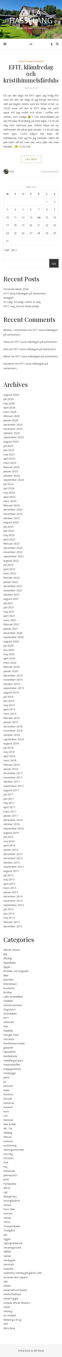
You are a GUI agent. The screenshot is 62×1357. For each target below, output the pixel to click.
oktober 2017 (11, 781)
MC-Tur (7, 1128)
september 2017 (13, 786)
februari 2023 (11, 543)
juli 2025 (8, 446)
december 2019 (13, 675)
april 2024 (9, 497)
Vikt (5, 1281)
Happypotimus (12, 1069)
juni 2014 (8, 913)
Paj (5, 1166)
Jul (4, 1081)
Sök (54, 263)
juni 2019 (8, 701)
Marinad (8, 1120)
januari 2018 (10, 769)
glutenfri (8, 1047)
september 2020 (13, 637)
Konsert (8, 1107)
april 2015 (9, 883)
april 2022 (9, 569)
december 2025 (13, 424)
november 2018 (13, 730)
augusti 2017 (11, 790)
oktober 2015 (11, 862)
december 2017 (13, 773)
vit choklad (9, 1315)
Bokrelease (10, 984)
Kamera (8, 1094)
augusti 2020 (11, 641)
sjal (5, 1192)
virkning (7, 1311)
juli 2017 (8, 794)
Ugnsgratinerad (12, 1243)
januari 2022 (10, 582)
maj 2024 (9, 492)
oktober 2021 (11, 594)
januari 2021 (10, 628)
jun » (14, 250)
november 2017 (13, 777)
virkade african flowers (16, 1302)
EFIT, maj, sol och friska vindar (21, 306)
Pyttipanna (9, 1183)
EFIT (6, 1018)
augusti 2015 (11, 871)
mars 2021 (9, 620)
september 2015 (13, 866)
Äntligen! (8, 297)
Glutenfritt (9, 1051)
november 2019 (13, 679)
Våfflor (7, 1251)
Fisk (5, 1026)
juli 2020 (8, 645)
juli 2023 (8, 526)
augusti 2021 (11, 599)
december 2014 (13, 896)
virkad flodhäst (12, 1294)
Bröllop (7, 992)
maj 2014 (9, 917)
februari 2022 (11, 577)
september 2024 (13, 479)
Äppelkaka (9, 962)
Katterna (8, 1103)
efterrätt (8, 1022)
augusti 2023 (11, 522)
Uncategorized (12, 1247)
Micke (6, 356)
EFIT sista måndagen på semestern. (24, 293)
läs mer (31, 159)
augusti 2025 (11, 441)
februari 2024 (11, 505)
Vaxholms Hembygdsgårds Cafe (22, 1273)
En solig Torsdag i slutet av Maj (22, 302)
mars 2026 (9, 411)
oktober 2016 (11, 824)
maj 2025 (9, 454)
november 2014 (13, 900)
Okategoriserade (31, 61)
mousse (8, 1141)
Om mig (8, 1154)
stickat (7, 1217)
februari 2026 (11, 416)
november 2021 (13, 590)
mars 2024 (9, 501)
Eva (12, 171)
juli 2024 (8, 484)
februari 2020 (11, 666)
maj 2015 (9, 879)
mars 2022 (9, 573)
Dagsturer (9, 1009)
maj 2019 (9, 705)
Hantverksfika (11, 1064)
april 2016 (9, 845)
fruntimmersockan (14, 1043)
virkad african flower (15, 1290)
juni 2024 (8, 488)
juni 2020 (8, 650)
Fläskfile (8, 1030)
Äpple (6, 967)
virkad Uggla (10, 1298)
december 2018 (13, 726)
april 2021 (9, 615)
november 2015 (13, 858)
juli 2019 (8, 696)
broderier (9, 988)
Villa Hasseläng (31, 16)
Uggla (6, 1239)
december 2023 (13, 509)
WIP (5, 1324)
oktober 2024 (11, 475)
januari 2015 (10, 892)
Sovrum (7, 1213)
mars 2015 (9, 888)
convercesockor (12, 1005)
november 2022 (13, 552)
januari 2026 (10, 420)
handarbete (10, 1056)
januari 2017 (10, 815)
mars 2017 (9, 811)
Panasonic (9, 1171)
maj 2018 (9, 752)
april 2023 (9, 539)
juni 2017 (8, 798)
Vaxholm (8, 1268)
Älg (5, 954)
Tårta (6, 1222)
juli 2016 (8, 837)
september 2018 (13, 739)
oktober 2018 (11, 735)
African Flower (11, 949)
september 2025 (13, 437)
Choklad (8, 1000)
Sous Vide (9, 1209)
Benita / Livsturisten (15, 330)
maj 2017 (9, 803)
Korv (6, 1111)
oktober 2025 (11, 433)
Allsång (7, 958)
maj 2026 (9, 403)
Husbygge (9, 1073)
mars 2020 (9, 662)
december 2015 (13, 854)
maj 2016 (9, 841)
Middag (7, 1132)
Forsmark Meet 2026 (16, 289)
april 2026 (9, 407)
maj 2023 (9, 535)
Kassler (7, 1098)
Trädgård (9, 1230)
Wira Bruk (9, 1328)
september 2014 (13, 905)
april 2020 (9, 658)
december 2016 (13, 820)
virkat (6, 1307)
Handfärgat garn (13, 1060)
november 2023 (13, 513)
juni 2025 (8, 450)
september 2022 (13, 556)
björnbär (8, 979)
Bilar (6, 975)
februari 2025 (11, 467)
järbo (6, 1077)
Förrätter (8, 1039)
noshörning (10, 1145)
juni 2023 (8, 530)
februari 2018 (11, 764)
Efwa (6, 341)
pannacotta (10, 1175)
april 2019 (9, 709)
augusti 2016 (11, 832)
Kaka (6, 1090)
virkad (7, 1285)
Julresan (8, 1086)
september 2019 (13, 688)
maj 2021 (9, 611)
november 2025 (13, 428)
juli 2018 (8, 747)
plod (6, 1179)
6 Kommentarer (50, 171)
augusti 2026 (11, 394)
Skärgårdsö (10, 1196)
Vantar (7, 1256)
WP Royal (39, 1350)
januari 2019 (10, 722)
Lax (5, 1115)
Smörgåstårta (11, 1200)
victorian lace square (15, 1277)
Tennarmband (11, 1226)
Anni (5, 349)
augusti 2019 (11, 692)
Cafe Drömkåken (13, 996)
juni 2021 (8, 607)
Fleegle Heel (10, 1035)
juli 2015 (8, 875)
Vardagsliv (9, 1260)
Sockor (7, 1205)
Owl (5, 1162)
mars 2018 (9, 760)
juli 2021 (8, 603)
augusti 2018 (11, 743)
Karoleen (8, 363)
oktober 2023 (11, 518)
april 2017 (9, 807)
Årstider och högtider (16, 971)
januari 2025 (10, 471)
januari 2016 (10, 849)
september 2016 (13, 828)
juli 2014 (8, 909)
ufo (5, 1234)
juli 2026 (8, 399)
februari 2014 (11, 922)
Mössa (7, 1136)
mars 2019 (9, 713)
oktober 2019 (11, 684)
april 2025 (9, 458)
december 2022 (13, 548)
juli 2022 (8, 564)
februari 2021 (11, 624)
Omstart (8, 1158)
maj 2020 (9, 654)
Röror (6, 1187)
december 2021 (13, 586)
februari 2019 (11, 718)
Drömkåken (10, 1013)
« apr (6, 250)
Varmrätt (8, 1264)
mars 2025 (9, 462)
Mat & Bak (9, 1124)
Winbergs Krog (12, 1319)
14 (38, 217)
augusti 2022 (11, 560)
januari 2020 (10, 671)
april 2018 (9, 756)
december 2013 (13, 926)
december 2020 (13, 633)
